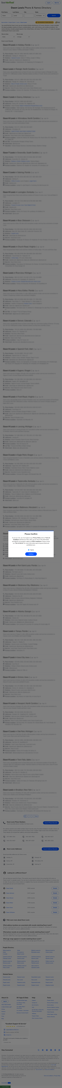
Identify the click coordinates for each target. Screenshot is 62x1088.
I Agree (31, 550)
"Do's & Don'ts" (19, 543)
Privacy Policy (37, 538)
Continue (31, 554)
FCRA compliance (37, 541)
